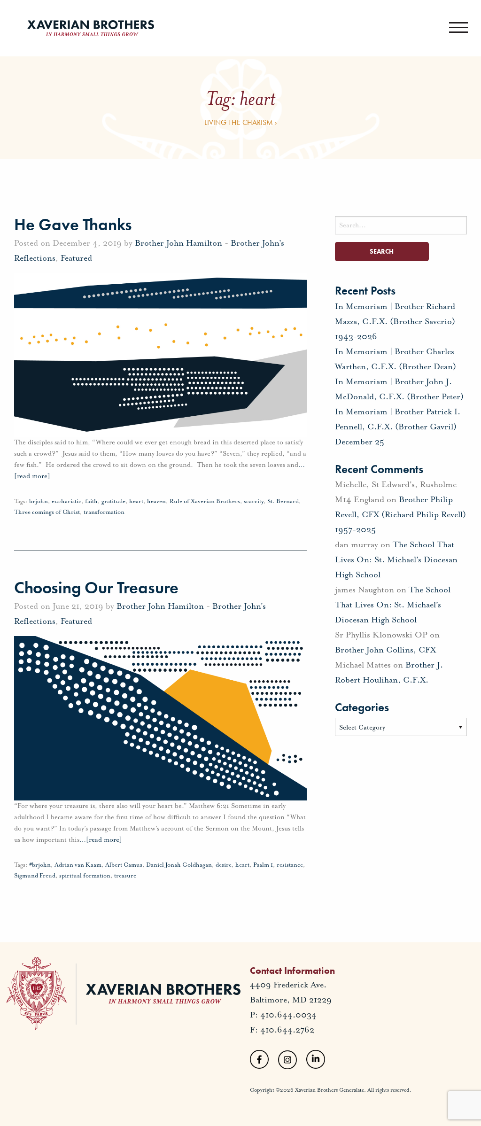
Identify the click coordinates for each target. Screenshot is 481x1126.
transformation (104, 512)
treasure (125, 875)
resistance (290, 865)
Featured (76, 258)
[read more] (100, 840)
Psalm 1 (263, 865)
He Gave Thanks (73, 224)
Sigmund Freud (34, 875)
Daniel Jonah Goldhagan (179, 865)
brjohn (38, 501)
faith (91, 501)
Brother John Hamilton (178, 243)
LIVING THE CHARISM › (240, 122)
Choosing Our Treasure (96, 587)
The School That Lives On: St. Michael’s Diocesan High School (396, 559)
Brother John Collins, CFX (385, 650)
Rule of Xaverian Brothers (205, 501)
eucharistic (66, 501)
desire (224, 865)
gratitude (113, 501)
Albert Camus (123, 865)
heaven (156, 501)
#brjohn (40, 865)
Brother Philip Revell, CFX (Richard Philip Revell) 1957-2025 (400, 514)
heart (136, 501)
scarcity (254, 501)
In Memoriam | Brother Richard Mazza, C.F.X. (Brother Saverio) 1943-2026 (395, 321)
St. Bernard (283, 501)
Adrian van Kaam (77, 865)
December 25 (359, 441)
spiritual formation (84, 875)
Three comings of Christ (47, 512)
